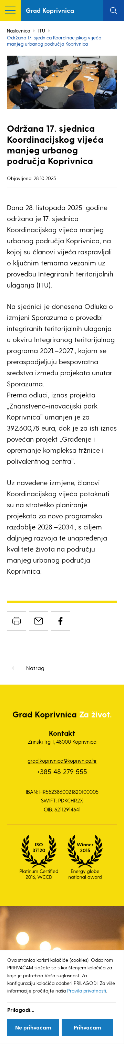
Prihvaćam (87, 1027)
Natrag (35, 668)
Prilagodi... (20, 1009)
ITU (41, 31)
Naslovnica (18, 31)
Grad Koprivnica (50, 10)
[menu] (10, 10)
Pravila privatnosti (86, 991)
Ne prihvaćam (33, 1027)
